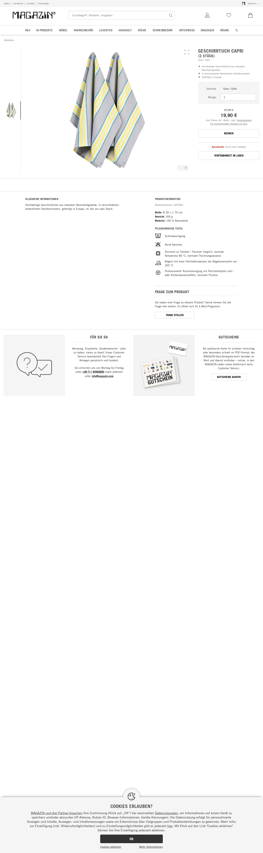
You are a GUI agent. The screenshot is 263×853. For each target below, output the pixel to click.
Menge (212, 97)
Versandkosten (244, 120)
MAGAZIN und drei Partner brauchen (56, 813)
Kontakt (31, 3)
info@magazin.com (102, 376)
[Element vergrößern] (185, 167)
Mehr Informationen (151, 846)
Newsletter (43, 3)
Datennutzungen (166, 813)
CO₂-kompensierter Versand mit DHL (228, 123)
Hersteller (18, 3)
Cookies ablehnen (110, 846)
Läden (7, 3)
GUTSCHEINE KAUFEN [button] (229, 377)
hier (170, 826)
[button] (186, 52)
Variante (211, 88)
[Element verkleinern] (179, 167)
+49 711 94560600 (93, 371)
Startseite (9, 40)
